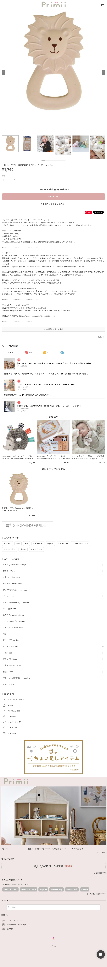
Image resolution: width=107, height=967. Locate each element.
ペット (5, 634)
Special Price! (8, 684)
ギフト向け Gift (9, 609)
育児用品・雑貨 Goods (12, 584)
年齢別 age (7, 653)
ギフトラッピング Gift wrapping (16, 678)
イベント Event (9, 596)
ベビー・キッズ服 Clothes (14, 621)
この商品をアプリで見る (53, 329)
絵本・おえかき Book (12, 577)
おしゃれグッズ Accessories (15, 590)
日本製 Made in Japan (12, 665)
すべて (10, 353)
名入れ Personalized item (13, 615)
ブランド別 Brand (10, 659)
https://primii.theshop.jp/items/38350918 (36, 316)
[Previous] (3, 72)
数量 (4, 176)
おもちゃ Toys (9, 571)
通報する (101, 337)
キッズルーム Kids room (13, 628)
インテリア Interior (11, 647)
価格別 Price (8, 672)
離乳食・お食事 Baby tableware (16, 602)
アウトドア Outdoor (11, 640)
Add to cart (53, 196)
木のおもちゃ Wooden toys (14, 565)
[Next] (103, 72)
